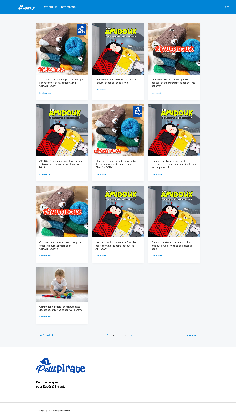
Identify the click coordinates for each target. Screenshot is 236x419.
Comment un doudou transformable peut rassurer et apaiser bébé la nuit (117, 81)
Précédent (46, 335)
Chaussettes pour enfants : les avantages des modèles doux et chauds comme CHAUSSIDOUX (117, 164)
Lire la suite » (45, 93)
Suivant (191, 335)
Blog (227, 7)
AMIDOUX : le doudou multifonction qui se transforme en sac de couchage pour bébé (60, 164)
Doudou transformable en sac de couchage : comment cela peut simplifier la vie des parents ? (173, 164)
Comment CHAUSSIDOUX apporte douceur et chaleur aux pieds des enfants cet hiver (173, 82)
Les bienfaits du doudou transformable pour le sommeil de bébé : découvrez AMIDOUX (116, 245)
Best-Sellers (50, 7)
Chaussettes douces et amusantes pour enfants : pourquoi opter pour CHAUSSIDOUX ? (60, 245)
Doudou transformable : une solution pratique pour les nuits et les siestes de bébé (171, 245)
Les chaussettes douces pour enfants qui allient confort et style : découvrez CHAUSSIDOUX (61, 82)
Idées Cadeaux (68, 7)
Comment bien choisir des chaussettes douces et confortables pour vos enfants (60, 308)
